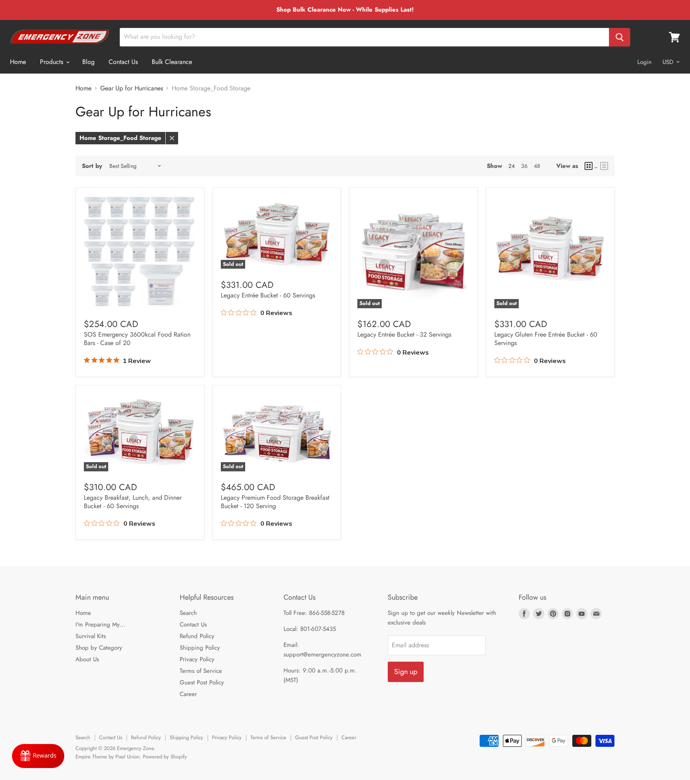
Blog (88, 61)
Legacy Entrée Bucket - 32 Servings (404, 334)
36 (524, 166)
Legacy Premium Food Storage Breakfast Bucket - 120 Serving (275, 502)
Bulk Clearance (172, 61)
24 (511, 166)
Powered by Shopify (165, 756)
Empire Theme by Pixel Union (107, 756)
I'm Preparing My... (100, 624)
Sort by (92, 166)
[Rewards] (38, 756)
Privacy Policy (197, 659)
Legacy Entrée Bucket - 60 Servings (268, 295)
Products (52, 61)
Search (188, 612)
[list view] (604, 166)
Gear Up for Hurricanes (131, 88)
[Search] (619, 37)
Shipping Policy (200, 647)
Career (188, 694)
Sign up (405, 671)
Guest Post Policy (202, 682)
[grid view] (591, 166)
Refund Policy (197, 636)
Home (18, 61)
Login (644, 62)
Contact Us (123, 61)
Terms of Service (201, 670)
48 (537, 166)
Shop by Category (98, 647)
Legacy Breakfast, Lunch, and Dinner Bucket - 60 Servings (133, 502)
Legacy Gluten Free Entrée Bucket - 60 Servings (545, 338)
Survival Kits (90, 636)
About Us (87, 659)
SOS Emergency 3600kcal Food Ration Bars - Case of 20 (137, 338)
